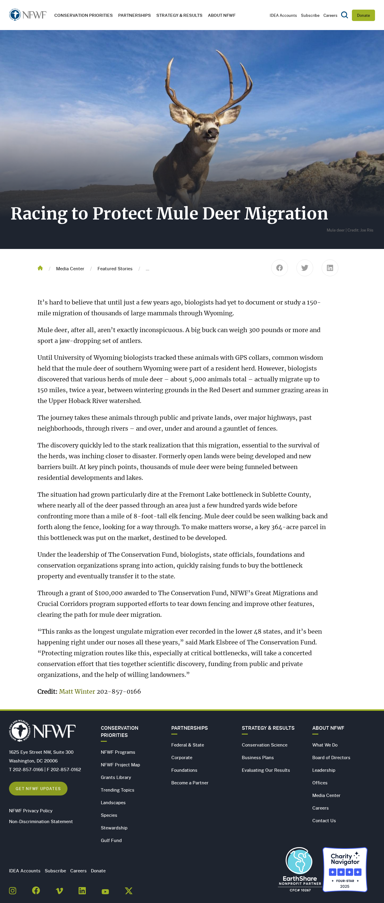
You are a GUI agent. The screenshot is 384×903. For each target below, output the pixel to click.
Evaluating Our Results (266, 770)
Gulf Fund (111, 840)
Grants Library (116, 777)
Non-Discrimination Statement (41, 821)
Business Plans (258, 757)
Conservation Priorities (119, 731)
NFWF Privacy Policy (30, 810)
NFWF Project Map (120, 764)
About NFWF (328, 728)
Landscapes (113, 802)
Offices (320, 782)
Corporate (181, 757)
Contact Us (324, 820)
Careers (330, 15)
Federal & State (187, 744)
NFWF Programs (118, 752)
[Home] (27, 16)
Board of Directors (331, 757)
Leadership (323, 770)
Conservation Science (264, 744)
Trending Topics (117, 789)
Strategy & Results (179, 15)
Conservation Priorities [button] (83, 15)
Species (109, 815)
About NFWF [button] (222, 15)
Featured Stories (115, 268)
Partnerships (134, 15)
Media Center (70, 268)
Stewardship (114, 827)
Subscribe (310, 15)
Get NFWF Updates (38, 788)
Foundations (184, 770)
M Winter (77, 692)
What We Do (325, 744)
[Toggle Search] (344, 15)
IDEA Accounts (283, 15)
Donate (363, 15)
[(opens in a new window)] (12, 889)
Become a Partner (189, 782)
